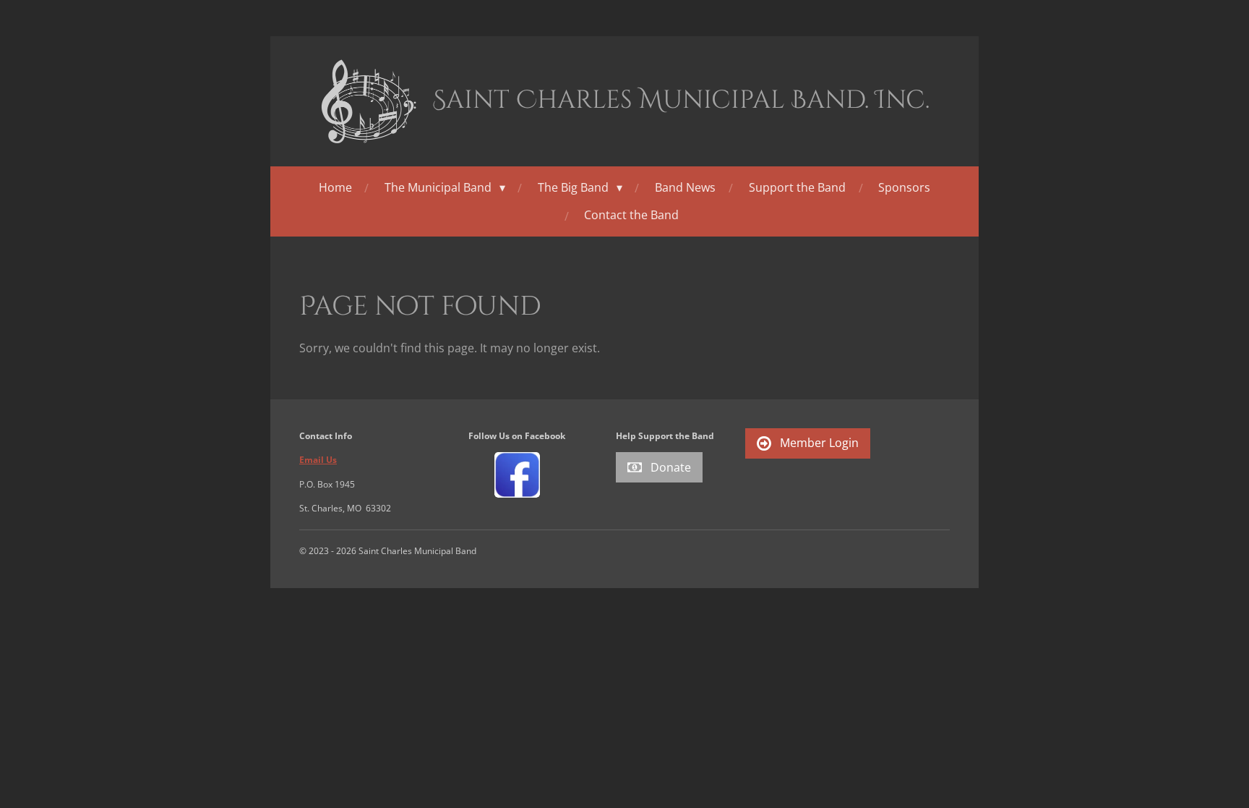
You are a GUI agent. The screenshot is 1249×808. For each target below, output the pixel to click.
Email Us (318, 460)
